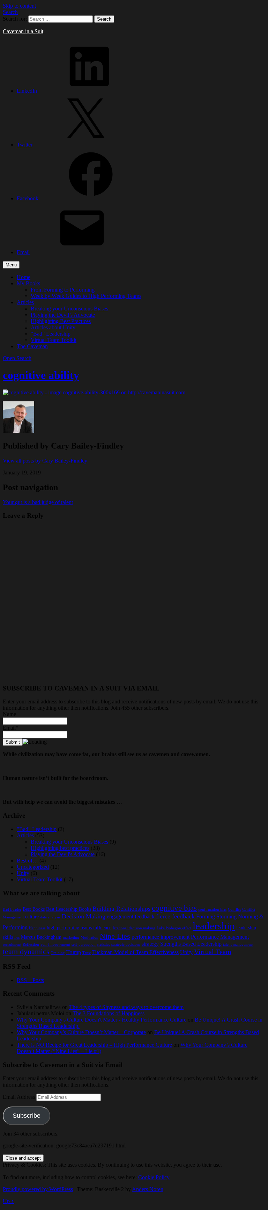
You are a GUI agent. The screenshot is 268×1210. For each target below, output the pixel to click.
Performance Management (220, 937)
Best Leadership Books (68, 909)
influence (102, 927)
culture (32, 916)
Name (9, 714)
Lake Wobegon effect (174, 928)
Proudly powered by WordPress (38, 1189)
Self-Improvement (55, 944)
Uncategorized (33, 867)
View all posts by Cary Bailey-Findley (45, 461)
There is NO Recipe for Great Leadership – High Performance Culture (94, 1045)
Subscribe (26, 1115)
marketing (71, 937)
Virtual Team (212, 951)
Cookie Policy (154, 1177)
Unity (23, 873)
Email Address (19, 1097)
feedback (145, 916)
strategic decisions (125, 944)
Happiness (37, 928)
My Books (28, 283)
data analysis (50, 917)
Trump (73, 952)
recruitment (12, 944)
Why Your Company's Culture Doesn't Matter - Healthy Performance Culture (101, 1020)
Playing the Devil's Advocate (63, 854)
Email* (10, 728)
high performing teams (69, 927)
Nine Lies (115, 936)
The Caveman (32, 346)
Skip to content (19, 6)
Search (10, 12)
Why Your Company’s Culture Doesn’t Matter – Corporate (81, 1032)
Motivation (89, 937)
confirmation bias (212, 909)
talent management (238, 944)
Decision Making (83, 916)
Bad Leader (12, 909)
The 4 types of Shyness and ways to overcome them (126, 1007)
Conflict (234, 909)
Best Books (34, 909)
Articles (25, 302)
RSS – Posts (30, 980)
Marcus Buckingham (41, 937)
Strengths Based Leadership (191, 944)
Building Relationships (121, 908)
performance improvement (160, 937)
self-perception (84, 944)
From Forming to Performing (63, 290)
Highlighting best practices (60, 848)
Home (23, 277)
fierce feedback (175, 916)
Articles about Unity (53, 327)
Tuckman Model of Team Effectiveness (135, 952)
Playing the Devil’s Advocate (63, 315)
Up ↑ (8, 1201)
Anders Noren (147, 1189)
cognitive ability (41, 375)
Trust (86, 953)
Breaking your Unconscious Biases (69, 309)
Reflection (31, 944)
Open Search (17, 358)
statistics (103, 944)
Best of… (27, 861)
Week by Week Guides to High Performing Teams (86, 296)
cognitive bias (174, 907)
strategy (150, 944)
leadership (214, 925)
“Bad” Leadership (50, 334)
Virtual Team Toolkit (53, 340)
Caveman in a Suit (23, 31)
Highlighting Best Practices (61, 321)
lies (17, 937)
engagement (120, 916)
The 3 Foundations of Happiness (108, 1013)
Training (58, 953)
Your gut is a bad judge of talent (38, 502)
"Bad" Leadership (37, 829)
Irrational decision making (134, 928)
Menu (11, 264)
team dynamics (26, 951)
